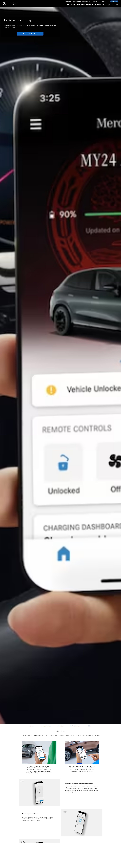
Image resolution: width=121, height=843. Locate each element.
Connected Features (46, 726)
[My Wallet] (109, 4)
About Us (104, 4)
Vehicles (78, 4)
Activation (60, 726)
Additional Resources (75, 726)
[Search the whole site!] (117, 4)
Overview (32, 726)
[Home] (4, 3)
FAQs (89, 726)
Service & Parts (98, 4)
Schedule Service (114, 1)
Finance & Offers (90, 4)
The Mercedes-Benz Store (30, 33)
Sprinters (83, 4)
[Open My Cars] (112, 4)
